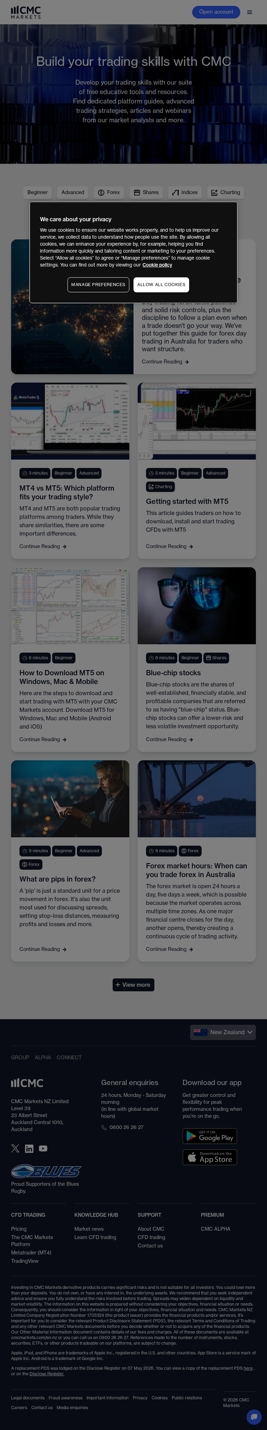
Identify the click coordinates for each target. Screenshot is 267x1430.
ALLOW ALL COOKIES (161, 285)
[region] (133, 252)
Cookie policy (157, 265)
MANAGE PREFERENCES (98, 285)
